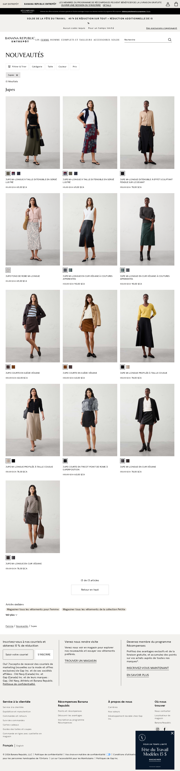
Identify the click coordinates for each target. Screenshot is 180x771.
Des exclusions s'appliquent (161, 28)
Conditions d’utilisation (125, 754)
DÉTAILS (107, 5)
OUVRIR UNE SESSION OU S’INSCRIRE (81, 5)
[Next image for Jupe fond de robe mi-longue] (56, 229)
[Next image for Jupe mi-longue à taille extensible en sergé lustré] (56, 132)
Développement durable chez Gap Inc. (125, 717)
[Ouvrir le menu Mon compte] (168, 4)
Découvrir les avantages (70, 715)
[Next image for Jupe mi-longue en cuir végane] (170, 420)
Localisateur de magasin (162, 717)
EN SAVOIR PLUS (138, 675)
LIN (38, 40)
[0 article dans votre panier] (175, 4)
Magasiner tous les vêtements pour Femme (33, 609)
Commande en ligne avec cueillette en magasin (22, 735)
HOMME (55, 40)
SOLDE (115, 40)
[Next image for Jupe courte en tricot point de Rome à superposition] (113, 420)
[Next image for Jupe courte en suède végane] (56, 326)
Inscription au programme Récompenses (71, 721)
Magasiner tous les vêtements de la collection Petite (94, 609)
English (20, 745)
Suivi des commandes (14, 720)
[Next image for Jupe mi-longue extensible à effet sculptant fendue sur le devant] (170, 132)
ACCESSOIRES (102, 40)
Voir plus (10, 615)
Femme (9, 626)
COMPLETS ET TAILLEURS (76, 40)
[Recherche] (170, 40)
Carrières (113, 707)
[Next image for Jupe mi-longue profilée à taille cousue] (56, 420)
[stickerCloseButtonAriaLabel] (172, 733)
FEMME (45, 40)
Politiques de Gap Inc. (107, 758)
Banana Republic (163, 722)
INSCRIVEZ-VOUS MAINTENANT (148, 668)
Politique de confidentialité (49, 754)
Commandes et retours (15, 716)
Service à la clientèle (13, 707)
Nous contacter (163, 711)
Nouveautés (22, 626)
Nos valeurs (114, 711)
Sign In (133, 11)
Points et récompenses (70, 711)
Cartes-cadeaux (11, 725)
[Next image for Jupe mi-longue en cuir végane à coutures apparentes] (113, 229)
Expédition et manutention (17, 711)
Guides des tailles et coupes (17, 729)
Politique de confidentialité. (19, 684)
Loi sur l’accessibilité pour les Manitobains (72, 758)
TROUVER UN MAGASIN (81, 660)
